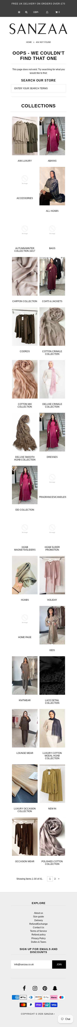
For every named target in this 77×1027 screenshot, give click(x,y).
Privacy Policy (38, 938)
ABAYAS (52, 161)
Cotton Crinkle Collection (52, 352)
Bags (52, 248)
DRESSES (52, 457)
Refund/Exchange (38, 924)
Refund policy (39, 934)
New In (52, 808)
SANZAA (48, 1014)
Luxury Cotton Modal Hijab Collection (52, 756)
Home (29, 42)
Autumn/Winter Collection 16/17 (24, 249)
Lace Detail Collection (52, 701)
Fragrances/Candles (52, 497)
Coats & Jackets (52, 301)
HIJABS (25, 600)
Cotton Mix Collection (25, 405)
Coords (25, 351)
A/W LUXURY (25, 161)
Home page (24, 637)
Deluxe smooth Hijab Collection (25, 458)
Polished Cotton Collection (52, 862)
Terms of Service (38, 931)
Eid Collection (25, 510)
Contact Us (38, 927)
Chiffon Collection (24, 301)
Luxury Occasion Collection (25, 810)
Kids (52, 650)
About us (38, 913)
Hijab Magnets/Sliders (25, 548)
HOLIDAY (52, 600)
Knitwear (25, 700)
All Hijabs (52, 211)
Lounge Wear (24, 753)
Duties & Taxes (38, 942)
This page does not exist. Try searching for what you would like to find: (38, 71)
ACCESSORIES (25, 198)
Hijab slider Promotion (52, 548)
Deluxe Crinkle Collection (52, 405)
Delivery (38, 920)
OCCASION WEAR (24, 861)
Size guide (38, 916)
